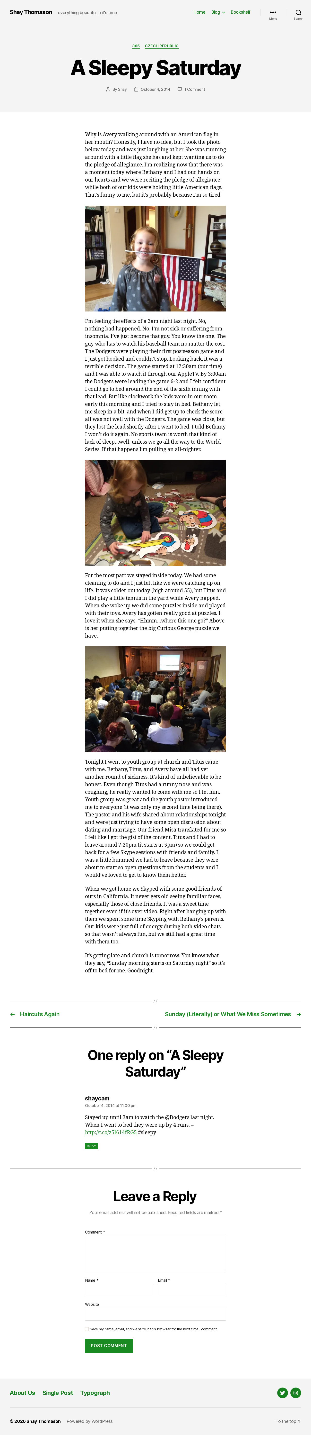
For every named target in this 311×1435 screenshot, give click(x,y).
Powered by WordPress (90, 1421)
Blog (215, 12)
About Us (22, 1392)
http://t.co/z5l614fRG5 (111, 1132)
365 (136, 46)
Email (164, 1280)
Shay (122, 89)
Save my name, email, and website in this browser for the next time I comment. (154, 1329)
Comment (95, 1232)
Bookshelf (241, 12)
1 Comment (194, 89)
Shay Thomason (31, 12)
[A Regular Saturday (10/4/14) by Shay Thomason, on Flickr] (155, 258)
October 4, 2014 (155, 89)
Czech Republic (162, 46)
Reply (91, 1146)
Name (91, 1280)
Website (92, 1304)
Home (199, 12)
